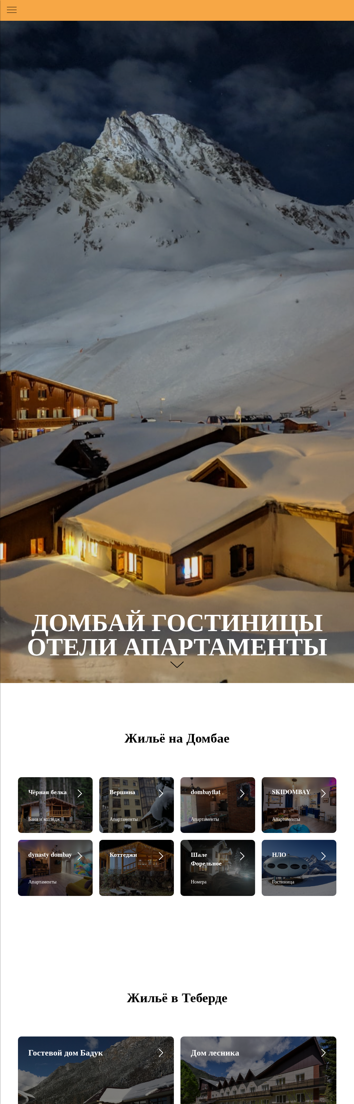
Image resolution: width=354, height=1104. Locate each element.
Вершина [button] (122, 791)
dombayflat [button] (206, 791)
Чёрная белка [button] (47, 791)
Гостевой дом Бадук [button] (65, 1052)
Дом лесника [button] (215, 1052)
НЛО (279, 854)
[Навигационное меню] (12, 10)
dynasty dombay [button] (50, 854)
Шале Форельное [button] (206, 858)
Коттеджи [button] (123, 854)
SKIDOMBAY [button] (291, 791)
